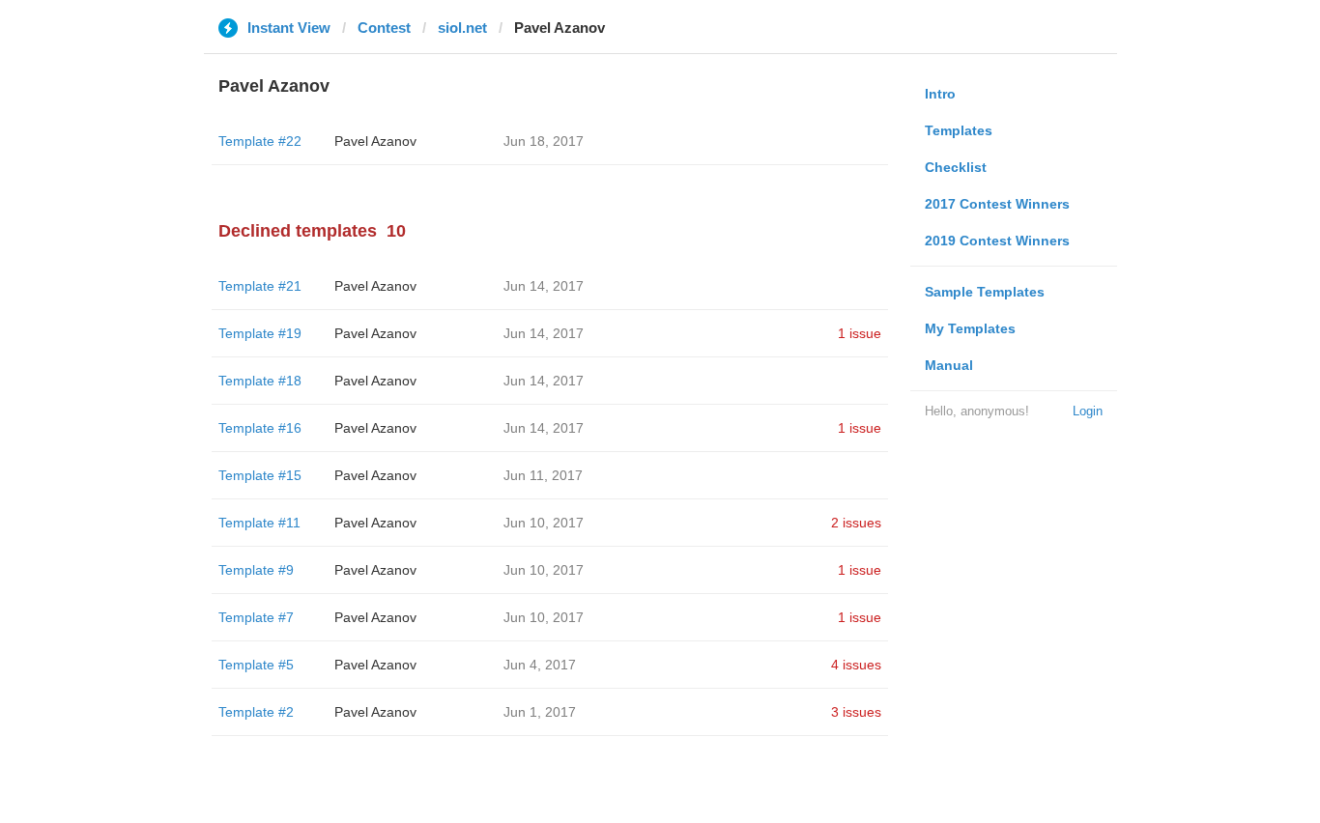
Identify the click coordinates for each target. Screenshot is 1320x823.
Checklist (956, 167)
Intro (940, 93)
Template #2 (256, 712)
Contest (384, 27)
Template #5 (256, 664)
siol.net (462, 27)
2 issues (856, 522)
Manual (949, 365)
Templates (958, 130)
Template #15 (259, 475)
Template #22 (259, 141)
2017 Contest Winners (997, 204)
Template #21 (259, 286)
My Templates (970, 328)
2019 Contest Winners (997, 240)
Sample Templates (985, 291)
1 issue (859, 333)
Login (1088, 411)
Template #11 (259, 522)
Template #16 (259, 428)
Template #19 (259, 333)
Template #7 (256, 617)
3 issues (856, 712)
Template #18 (259, 380)
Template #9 (256, 570)
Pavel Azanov (375, 141)
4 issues (856, 664)
